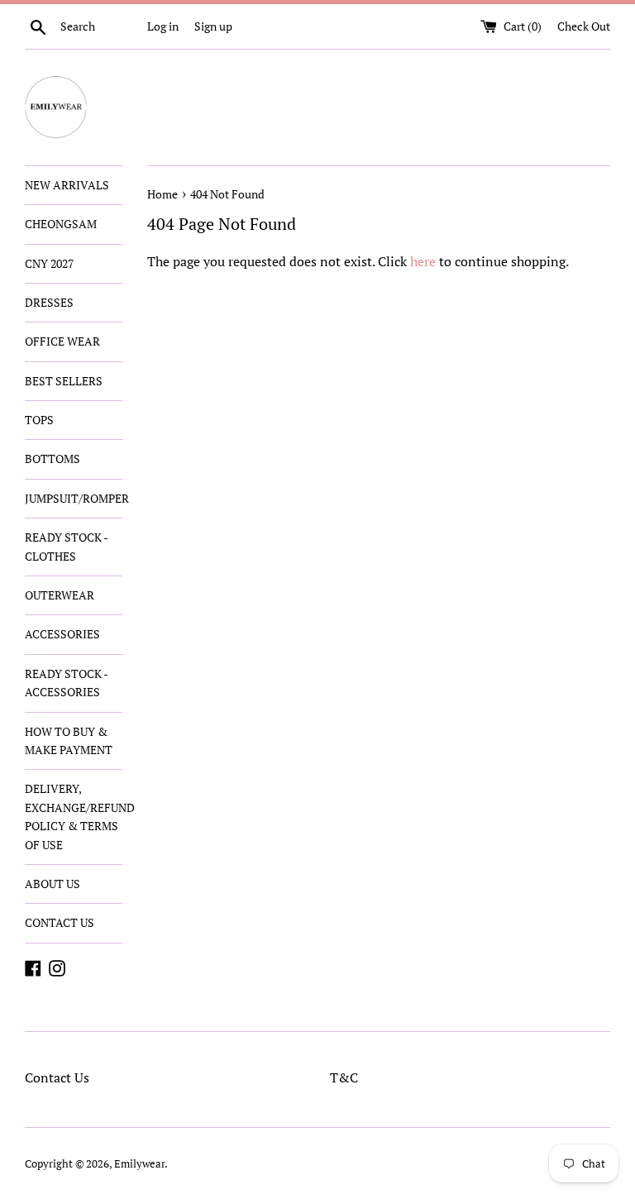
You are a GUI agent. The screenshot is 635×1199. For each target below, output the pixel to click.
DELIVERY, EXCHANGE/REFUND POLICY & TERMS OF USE (73, 816)
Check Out (583, 26)
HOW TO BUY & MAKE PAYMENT (68, 740)
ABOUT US (52, 883)
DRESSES (49, 302)
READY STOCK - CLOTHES (66, 546)
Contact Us (57, 1077)
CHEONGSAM (61, 224)
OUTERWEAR (59, 595)
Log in (163, 26)
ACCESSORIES (62, 634)
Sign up (213, 26)
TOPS (39, 420)
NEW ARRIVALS (67, 185)
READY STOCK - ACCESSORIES (66, 683)
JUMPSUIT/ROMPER (73, 498)
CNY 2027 (49, 263)
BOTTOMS (52, 458)
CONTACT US (59, 922)
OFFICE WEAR (62, 341)
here (423, 261)
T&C (344, 1077)
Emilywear (139, 1164)
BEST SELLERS (64, 381)
